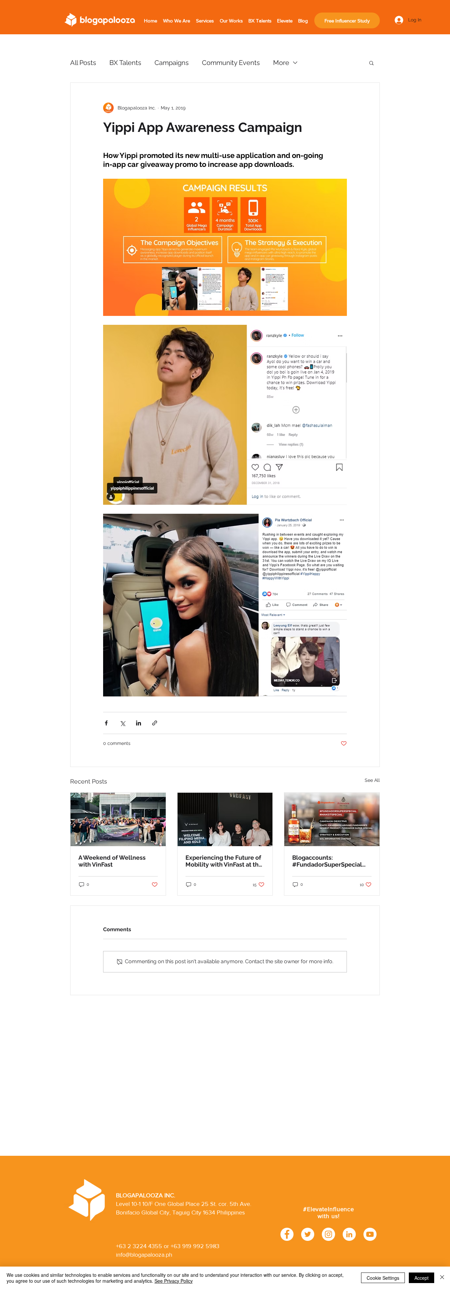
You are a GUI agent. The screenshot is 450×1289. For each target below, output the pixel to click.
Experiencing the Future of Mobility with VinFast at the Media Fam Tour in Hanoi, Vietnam (223, 861)
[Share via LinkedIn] (138, 723)
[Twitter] (307, 1234)
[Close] (442, 1278)
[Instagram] (328, 1234)
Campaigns (172, 63)
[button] (371, 62)
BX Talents (125, 63)
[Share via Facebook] (106, 723)
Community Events (231, 63)
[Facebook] (287, 1234)
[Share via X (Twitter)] (122, 723)
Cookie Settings (383, 1277)
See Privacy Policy (174, 1280)
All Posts (83, 63)
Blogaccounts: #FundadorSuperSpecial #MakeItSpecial (327, 861)
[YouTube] (370, 1234)
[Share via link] (155, 723)
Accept (421, 1277)
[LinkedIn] (349, 1234)
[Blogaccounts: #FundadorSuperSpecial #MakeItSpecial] (332, 819)
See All (372, 780)
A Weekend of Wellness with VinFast (112, 861)
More (281, 63)
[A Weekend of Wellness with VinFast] (118, 819)
